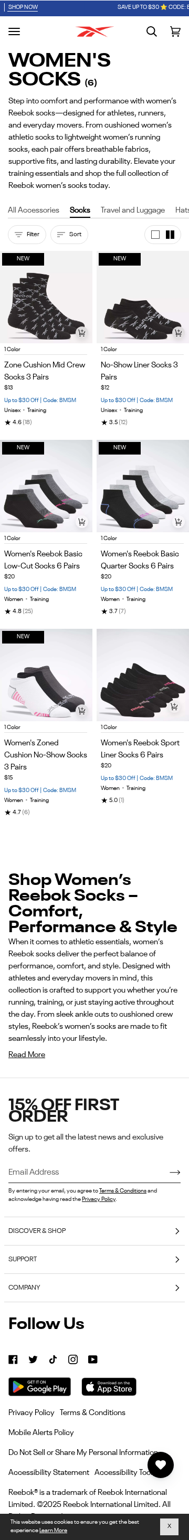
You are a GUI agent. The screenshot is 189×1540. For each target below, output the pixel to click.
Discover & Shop (37, 1231)
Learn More (53, 1531)
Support (22, 1259)
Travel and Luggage (133, 210)
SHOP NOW (146, 7)
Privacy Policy (99, 1200)
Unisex (12, 411)
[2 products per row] (170, 234)
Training (36, 411)
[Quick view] (82, 332)
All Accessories (33, 210)
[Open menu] (14, 31)
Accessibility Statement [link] (48, 1472)
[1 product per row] (155, 234)
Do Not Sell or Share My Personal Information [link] (83, 1453)
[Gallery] (143, 675)
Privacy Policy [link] (31, 1413)
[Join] (167, 1173)
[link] (13, 1359)
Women (13, 600)
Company (24, 1287)
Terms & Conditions (122, 1191)
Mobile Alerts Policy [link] (41, 1433)
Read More (26, 1055)
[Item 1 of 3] (143, 675)
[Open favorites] (161, 1465)
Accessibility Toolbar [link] (129, 1472)
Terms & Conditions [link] (92, 1413)
